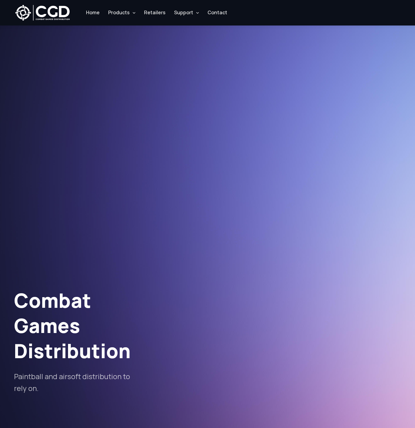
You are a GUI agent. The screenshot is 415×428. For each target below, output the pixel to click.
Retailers (155, 12)
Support (183, 12)
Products (119, 12)
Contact (217, 12)
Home (93, 12)
